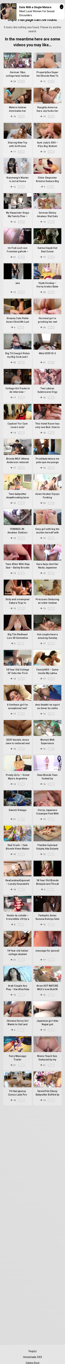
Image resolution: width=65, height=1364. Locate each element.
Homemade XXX (32, 1357)
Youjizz (32, 1351)
